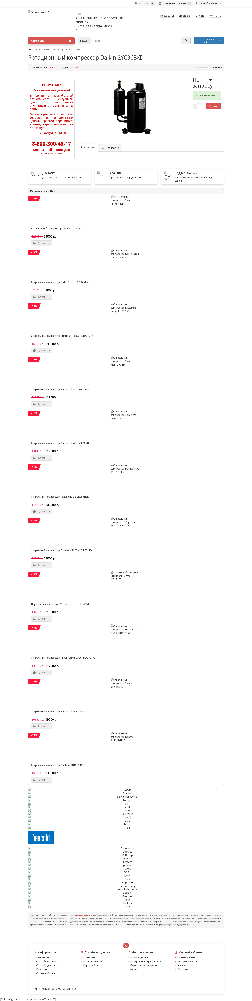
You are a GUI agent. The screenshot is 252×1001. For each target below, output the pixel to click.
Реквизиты (42, 957)
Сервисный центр (46, 973)
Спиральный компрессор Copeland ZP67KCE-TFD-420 (62, 550)
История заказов (187, 961)
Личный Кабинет (187, 957)
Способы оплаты (46, 961)
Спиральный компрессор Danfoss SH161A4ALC (58, 765)
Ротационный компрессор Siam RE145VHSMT (57, 228)
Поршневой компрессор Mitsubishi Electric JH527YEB (61, 604)
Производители (139, 957)
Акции (133, 969)
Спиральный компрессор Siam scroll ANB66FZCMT (60, 443)
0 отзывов (216, 67)
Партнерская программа (144, 965)
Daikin (52, 67)
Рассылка (182, 969)
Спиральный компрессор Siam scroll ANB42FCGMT (60, 389)
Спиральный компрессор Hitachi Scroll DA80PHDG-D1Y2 (63, 657)
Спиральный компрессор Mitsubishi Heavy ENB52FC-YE (62, 335)
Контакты (89, 957)
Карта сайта (90, 965)
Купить (213, 106)
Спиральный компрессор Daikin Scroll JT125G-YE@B (60, 282)
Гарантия (41, 969)
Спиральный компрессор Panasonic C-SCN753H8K (60, 496)
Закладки (182, 965)
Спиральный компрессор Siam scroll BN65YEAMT (59, 711)
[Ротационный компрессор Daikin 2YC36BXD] (132, 106)
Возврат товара (92, 961)
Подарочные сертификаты (145, 961)
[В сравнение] (217, 80)
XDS (74, 988)
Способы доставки (47, 965)
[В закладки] (210, 80)
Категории (38, 40)
